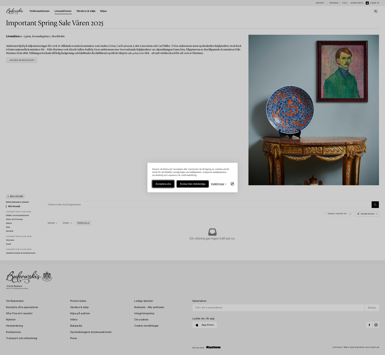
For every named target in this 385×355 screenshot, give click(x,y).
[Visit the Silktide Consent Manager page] (232, 183)
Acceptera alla (163, 184)
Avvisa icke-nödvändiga (192, 184)
